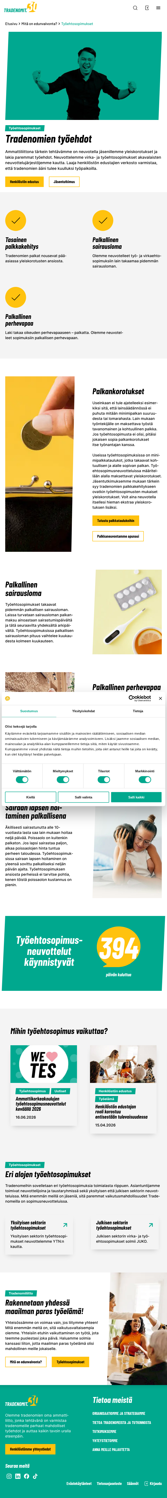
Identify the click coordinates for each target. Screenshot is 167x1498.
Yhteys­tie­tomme (105, 1440)
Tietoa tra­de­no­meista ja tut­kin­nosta (121, 1422)
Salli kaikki (136, 797)
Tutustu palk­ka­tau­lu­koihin (115, 520)
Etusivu (11, 24)
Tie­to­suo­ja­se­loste (109, 1483)
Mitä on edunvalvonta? (39, 24)
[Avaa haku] (135, 8)
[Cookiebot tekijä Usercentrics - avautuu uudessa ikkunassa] (132, 698)
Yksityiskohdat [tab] (83, 711)
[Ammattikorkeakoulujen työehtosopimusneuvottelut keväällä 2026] (43, 1085)
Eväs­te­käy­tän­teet (79, 1483)
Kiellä (30, 797)
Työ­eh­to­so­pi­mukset (70, 1361)
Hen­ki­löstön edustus (24, 181)
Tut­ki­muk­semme (104, 1431)
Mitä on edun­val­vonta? (26, 1361)
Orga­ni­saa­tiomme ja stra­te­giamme (118, 1413)
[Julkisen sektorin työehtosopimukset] (125, 1232)
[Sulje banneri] (160, 698)
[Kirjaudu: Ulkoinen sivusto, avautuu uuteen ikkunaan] (146, 8)
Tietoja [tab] (138, 711)
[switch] (63, 779)
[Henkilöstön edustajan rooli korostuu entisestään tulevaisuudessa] (123, 1089)
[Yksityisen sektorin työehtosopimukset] (39, 1235)
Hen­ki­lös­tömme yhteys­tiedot (30, 1449)
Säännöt (133, 1483)
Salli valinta (83, 797)
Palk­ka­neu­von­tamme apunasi (118, 536)
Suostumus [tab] (29, 711)
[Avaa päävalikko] (158, 8)
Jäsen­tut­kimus (64, 181)
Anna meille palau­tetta (111, 1449)
